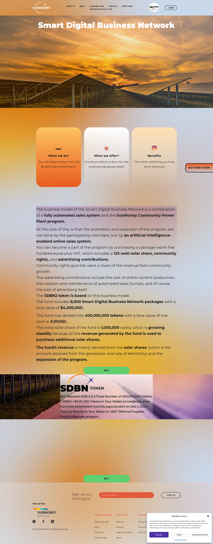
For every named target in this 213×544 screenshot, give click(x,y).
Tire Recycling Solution (101, 9)
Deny (179, 535)
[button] (208, 516)
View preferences (200, 535)
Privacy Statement (180, 540)
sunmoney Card (97, 6)
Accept (159, 535)
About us (70, 6)
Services (113, 6)
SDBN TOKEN (127, 6)
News (82, 6)
